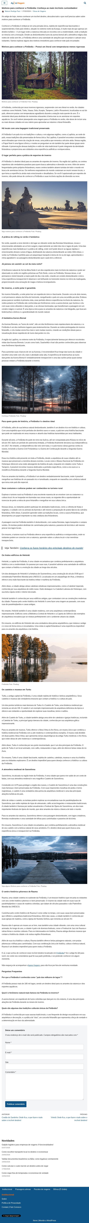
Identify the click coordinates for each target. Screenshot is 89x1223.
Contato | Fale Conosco (11, 1207)
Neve (35, 1220)
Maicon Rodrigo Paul (12, 11)
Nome (8, 1043)
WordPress (51, 1220)
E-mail (8, 1052)
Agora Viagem (34, 965)
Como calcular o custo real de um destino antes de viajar (25, 1166)
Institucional (7, 1189)
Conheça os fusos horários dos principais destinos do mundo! (51, 548)
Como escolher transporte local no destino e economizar (25, 1152)
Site (6, 1062)
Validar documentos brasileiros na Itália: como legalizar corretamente (30, 1159)
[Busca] (85, 3)
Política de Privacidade (11, 1203)
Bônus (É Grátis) (60, 1189)
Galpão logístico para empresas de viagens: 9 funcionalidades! (27, 1145)
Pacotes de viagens (42, 1189)
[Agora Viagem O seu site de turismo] (18, 3)
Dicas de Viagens (39, 11)
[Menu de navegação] (4, 3)
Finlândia (60, 953)
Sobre (4, 1199)
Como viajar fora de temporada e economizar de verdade (25, 1173)
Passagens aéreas (23, 1189)
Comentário (10, 1072)
